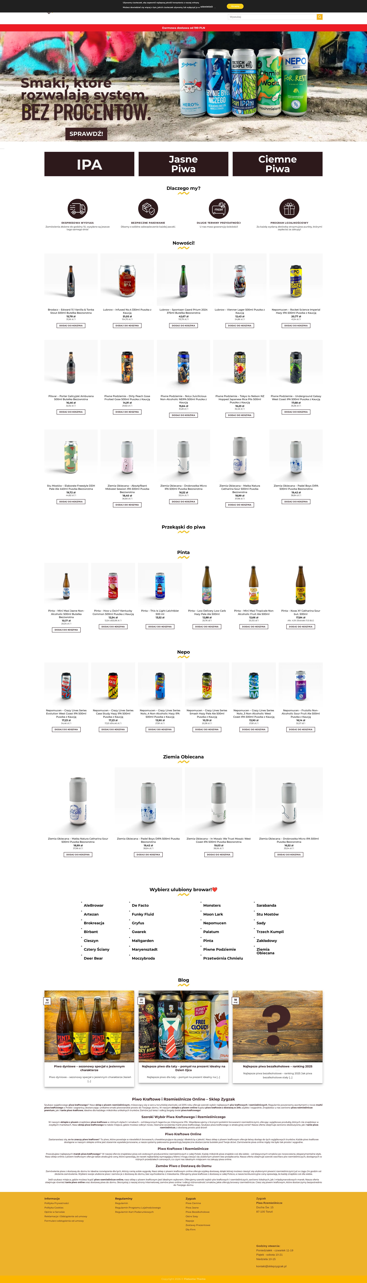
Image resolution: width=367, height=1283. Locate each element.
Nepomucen (214, 923)
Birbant (91, 932)
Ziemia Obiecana (265, 951)
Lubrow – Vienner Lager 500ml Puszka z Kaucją (240, 311)
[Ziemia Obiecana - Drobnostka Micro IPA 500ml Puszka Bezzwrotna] (289, 801)
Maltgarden (143, 940)
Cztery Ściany (96, 949)
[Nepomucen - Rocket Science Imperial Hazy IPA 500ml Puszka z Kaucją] (301, 685)
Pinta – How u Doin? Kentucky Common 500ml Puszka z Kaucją (113, 612)
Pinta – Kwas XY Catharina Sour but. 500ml (300, 612)
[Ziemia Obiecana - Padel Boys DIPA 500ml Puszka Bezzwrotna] (148, 801)
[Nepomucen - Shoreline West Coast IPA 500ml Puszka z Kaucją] (66, 685)
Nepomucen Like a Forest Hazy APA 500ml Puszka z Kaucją (159, 712)
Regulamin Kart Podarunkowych (134, 1212)
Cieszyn (91, 940)
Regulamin (121, 1203)
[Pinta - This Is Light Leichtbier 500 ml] (160, 585)
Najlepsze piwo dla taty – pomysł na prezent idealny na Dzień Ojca (183, 1068)
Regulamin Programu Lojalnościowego (138, 1207)
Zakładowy (267, 940)
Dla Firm (191, 1229)
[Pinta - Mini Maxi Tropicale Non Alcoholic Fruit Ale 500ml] (254, 585)
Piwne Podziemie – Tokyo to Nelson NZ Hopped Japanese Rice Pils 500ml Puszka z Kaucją (239, 399)
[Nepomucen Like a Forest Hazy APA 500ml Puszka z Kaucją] (160, 685)
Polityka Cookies (53, 1207)
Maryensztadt (145, 949)
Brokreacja (94, 923)
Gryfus (138, 923)
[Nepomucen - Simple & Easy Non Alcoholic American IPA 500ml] (113, 685)
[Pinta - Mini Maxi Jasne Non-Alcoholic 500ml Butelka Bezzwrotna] (66, 585)
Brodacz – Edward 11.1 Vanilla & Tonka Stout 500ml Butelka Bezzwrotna (71, 311)
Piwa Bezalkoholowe (198, 1212)
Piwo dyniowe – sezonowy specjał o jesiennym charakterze (89, 1068)
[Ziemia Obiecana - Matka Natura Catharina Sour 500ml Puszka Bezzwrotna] (78, 801)
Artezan (91, 914)
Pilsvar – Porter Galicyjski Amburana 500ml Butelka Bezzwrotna (71, 398)
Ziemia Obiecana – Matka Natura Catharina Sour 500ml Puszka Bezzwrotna (239, 489)
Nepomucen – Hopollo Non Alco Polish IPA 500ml (207, 712)
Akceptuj (235, 6)
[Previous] (44, 705)
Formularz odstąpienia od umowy (64, 1220)
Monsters (212, 905)
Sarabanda (266, 905)
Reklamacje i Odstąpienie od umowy (65, 1216)
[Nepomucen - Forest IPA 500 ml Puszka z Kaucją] (254, 685)
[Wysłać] (320, 17)
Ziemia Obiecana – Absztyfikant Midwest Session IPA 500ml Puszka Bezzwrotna (127, 489)
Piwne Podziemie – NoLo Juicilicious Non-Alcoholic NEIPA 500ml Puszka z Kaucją (183, 399)
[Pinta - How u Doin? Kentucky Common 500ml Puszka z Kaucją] (113, 585)
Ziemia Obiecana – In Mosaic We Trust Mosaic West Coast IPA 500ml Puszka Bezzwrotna (219, 840)
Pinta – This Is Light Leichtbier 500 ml (160, 612)
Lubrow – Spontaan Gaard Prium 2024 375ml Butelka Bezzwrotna (183, 311)
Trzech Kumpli (270, 932)
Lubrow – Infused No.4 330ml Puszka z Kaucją (127, 311)
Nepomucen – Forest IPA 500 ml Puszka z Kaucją (254, 712)
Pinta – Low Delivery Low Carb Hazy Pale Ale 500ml (207, 612)
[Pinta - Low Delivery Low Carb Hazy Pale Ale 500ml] (207, 585)
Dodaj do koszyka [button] (71, 325)
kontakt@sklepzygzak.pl (271, 1266)
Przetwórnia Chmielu (223, 958)
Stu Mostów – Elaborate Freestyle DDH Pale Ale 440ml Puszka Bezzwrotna (71, 487)
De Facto (140, 905)
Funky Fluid (143, 914)
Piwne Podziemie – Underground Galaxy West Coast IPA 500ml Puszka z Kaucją (296, 398)
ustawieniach (206, 6)
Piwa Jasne (192, 1207)
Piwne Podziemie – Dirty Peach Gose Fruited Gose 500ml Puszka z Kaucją (127, 398)
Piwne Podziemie (219, 949)
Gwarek (139, 932)
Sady (261, 923)
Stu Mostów (268, 914)
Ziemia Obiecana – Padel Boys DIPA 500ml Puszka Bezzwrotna (296, 487)
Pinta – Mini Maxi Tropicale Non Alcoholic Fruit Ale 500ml (254, 612)
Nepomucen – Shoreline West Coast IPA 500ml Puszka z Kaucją (66, 712)
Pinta (208, 940)
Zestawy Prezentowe (198, 1225)
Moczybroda (143, 958)
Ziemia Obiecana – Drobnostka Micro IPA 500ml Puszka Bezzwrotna (183, 487)
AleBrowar (94, 905)
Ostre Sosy (192, 1216)
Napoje (190, 1220)
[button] (45, 335)
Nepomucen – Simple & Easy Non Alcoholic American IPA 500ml (113, 713)
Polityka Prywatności (56, 1203)
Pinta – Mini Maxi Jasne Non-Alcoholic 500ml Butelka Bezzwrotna (66, 614)
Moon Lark (213, 914)
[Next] (322, 705)
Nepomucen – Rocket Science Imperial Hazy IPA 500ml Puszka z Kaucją (296, 311)
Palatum (211, 932)
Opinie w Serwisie (54, 1212)
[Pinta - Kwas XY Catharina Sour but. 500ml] (301, 585)
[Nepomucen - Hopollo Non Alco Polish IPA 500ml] (207, 685)
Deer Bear (93, 958)
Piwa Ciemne (193, 1203)
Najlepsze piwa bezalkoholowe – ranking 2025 (277, 1066)
